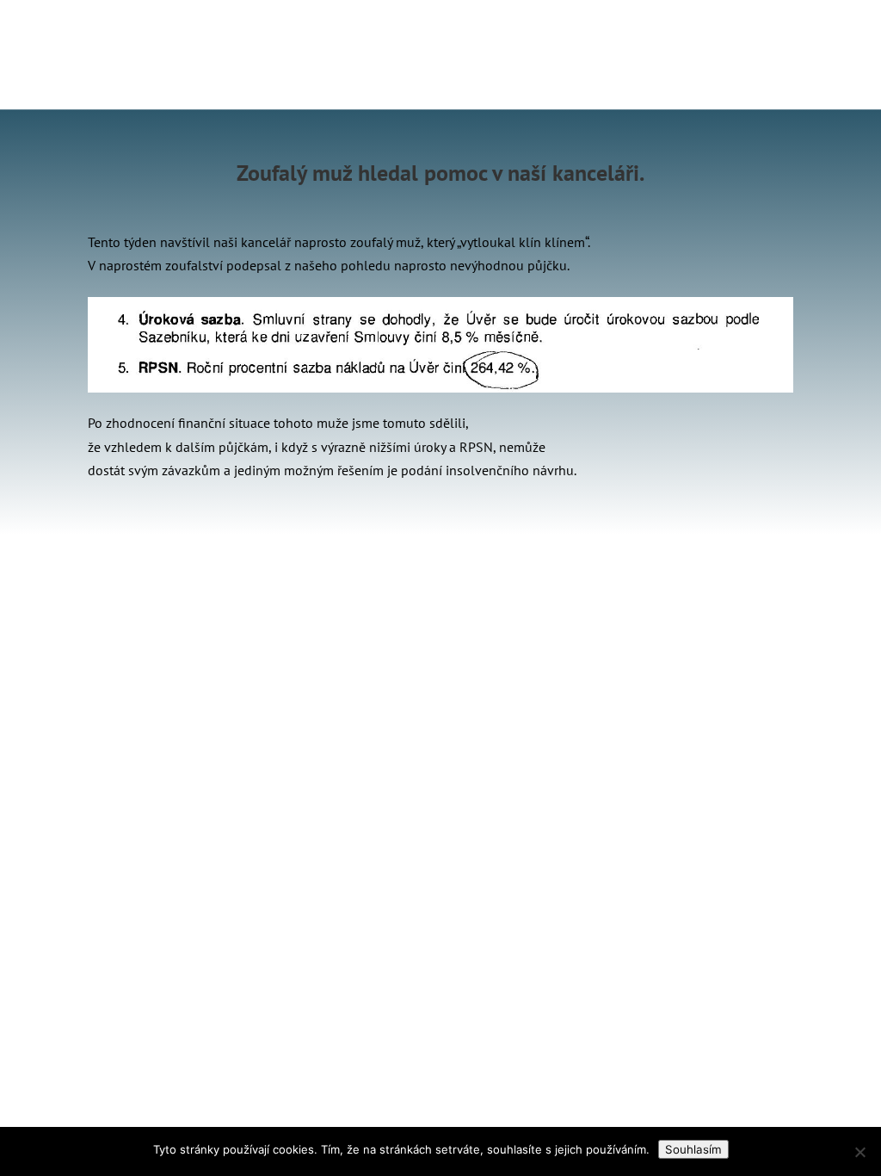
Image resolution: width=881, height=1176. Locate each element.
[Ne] (859, 1152)
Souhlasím (693, 1149)
